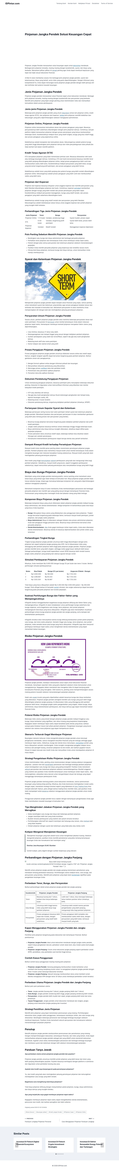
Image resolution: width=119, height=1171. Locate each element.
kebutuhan (76, 65)
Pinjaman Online (81, 1112)
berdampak (76, 875)
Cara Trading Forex (81, 786)
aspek (35, 697)
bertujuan (51, 322)
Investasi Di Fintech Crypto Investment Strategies (56, 1144)
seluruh (27, 769)
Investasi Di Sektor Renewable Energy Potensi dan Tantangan (91, 1144)
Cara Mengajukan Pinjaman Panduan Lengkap (78, 1120)
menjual (86, 821)
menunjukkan (45, 461)
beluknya (45, 791)
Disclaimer (95, 3)
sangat (54, 70)
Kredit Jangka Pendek (55, 1112)
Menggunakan (39, 928)
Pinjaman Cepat (69, 1112)
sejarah (53, 461)
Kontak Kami (72, 3)
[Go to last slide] (16, 1145)
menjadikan (80, 743)
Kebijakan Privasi (84, 3)
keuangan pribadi (41, 1112)
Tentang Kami (61, 3)
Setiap (62, 115)
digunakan (65, 113)
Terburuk (39, 734)
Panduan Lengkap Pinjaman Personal (38, 1120)
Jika (46, 527)
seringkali (77, 188)
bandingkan (49, 764)
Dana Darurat (30, 1112)
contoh (56, 587)
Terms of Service (107, 3)
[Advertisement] (39, 19)
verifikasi (44, 368)
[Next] (102, 1145)
